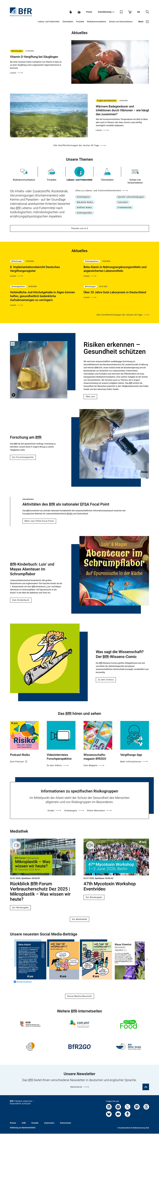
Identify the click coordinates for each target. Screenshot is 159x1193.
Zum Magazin (91, 765)
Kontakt (34, 1123)
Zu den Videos (54, 765)
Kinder (51, 810)
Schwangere (70, 810)
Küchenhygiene (83, 197)
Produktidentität (125, 207)
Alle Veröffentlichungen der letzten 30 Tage (76, 145)
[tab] (24, 175)
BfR (18, 208)
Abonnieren (76, 1087)
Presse (89, 12)
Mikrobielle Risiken (85, 202)
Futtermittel (123, 202)
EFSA (84, 504)
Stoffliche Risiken (84, 207)
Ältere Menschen (96, 810)
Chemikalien (67, 22)
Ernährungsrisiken (84, 213)
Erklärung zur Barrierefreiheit (22, 1127)
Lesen (13, 73)
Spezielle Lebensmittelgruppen (131, 197)
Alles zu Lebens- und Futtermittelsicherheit (98, 190)
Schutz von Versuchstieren (120, 22)
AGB (24, 1123)
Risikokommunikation (96, 22)
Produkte (80, 22)
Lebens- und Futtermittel (48, 22)
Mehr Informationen (130, 761)
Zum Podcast (17, 761)
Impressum (49, 1123)
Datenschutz (65, 1123)
